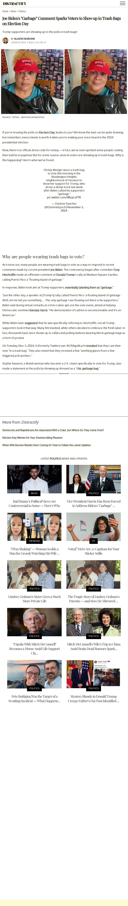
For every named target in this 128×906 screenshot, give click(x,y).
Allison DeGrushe (24, 38)
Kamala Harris (38, 310)
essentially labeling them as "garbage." (89, 287)
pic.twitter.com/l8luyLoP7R (64, 197)
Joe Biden (56, 269)
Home (5, 11)
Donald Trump (65, 274)
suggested (31, 323)
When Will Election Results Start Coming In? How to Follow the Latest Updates (46, 445)
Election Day (47, 132)
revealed (91, 345)
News (13, 11)
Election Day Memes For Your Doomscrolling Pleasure (32, 437)
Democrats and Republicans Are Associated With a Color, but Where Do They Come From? (53, 430)
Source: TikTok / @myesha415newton (23, 117)
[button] (123, 4)
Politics (22, 11)
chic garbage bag (87, 368)
